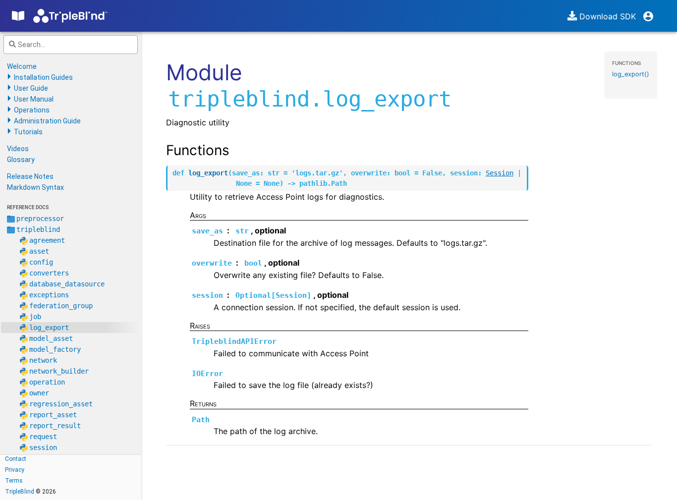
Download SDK (606, 16)
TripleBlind (19, 491)
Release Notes (30, 176)
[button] (658, 14)
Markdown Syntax (35, 187)
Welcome (22, 66)
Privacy (14, 469)
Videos (18, 149)
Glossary (21, 160)
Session (499, 173)
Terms (14, 480)
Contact (15, 458)
